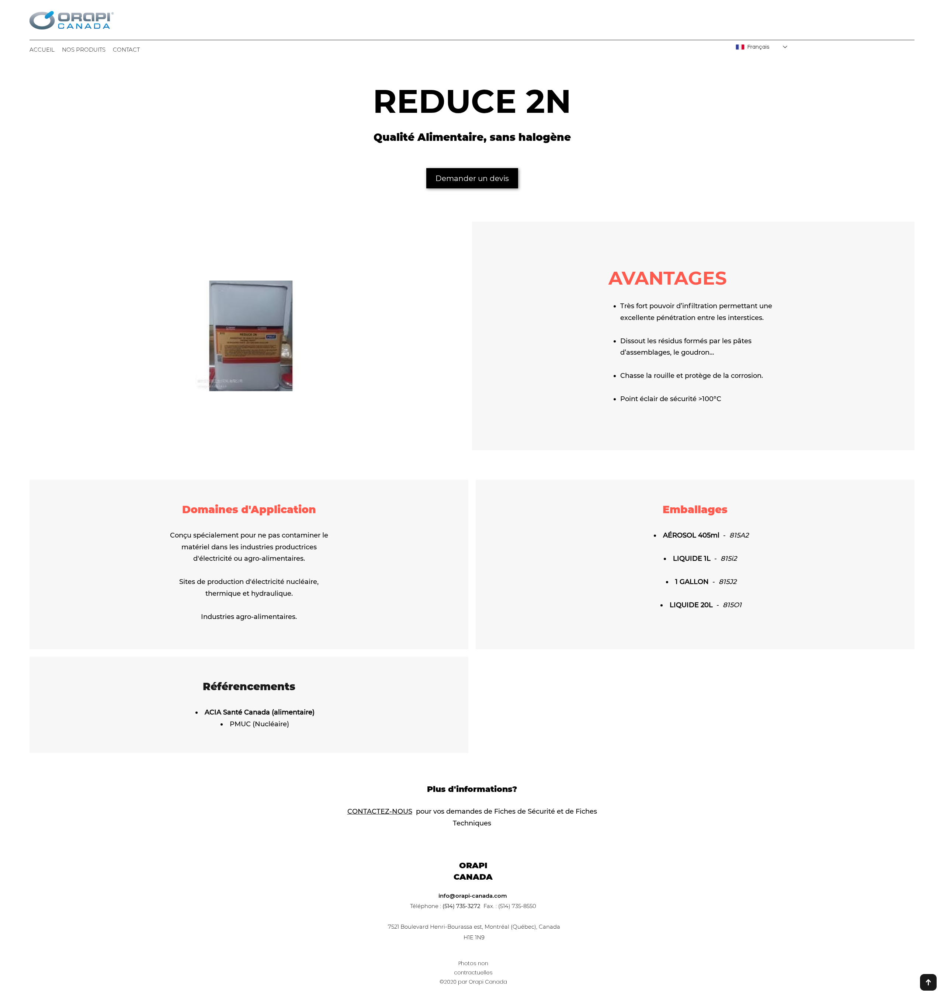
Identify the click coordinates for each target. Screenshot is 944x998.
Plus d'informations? (472, 789)
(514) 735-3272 (461, 906)
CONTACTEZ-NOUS (379, 811)
